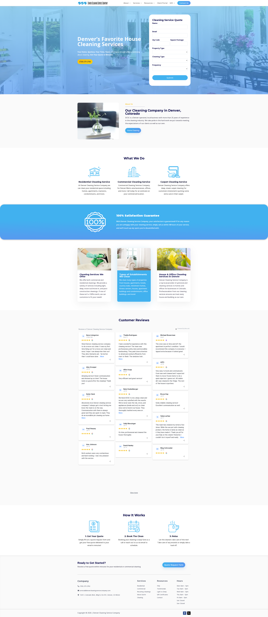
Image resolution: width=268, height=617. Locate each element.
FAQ (158, 586)
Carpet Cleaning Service (173, 182)
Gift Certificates (162, 595)
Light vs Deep (162, 592)
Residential (141, 586)
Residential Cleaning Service (94, 182)
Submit (170, 77)
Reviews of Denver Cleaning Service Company (95, 329)
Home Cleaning (133, 130)
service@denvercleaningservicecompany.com (95, 591)
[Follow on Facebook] (184, 613)
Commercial (141, 589)
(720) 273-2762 (85, 61)
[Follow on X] (189, 613)
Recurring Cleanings (144, 592)
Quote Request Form (173, 565)
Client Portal (162, 3)
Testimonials (161, 589)
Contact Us (183, 3)
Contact (160, 598)
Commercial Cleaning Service (134, 182)
